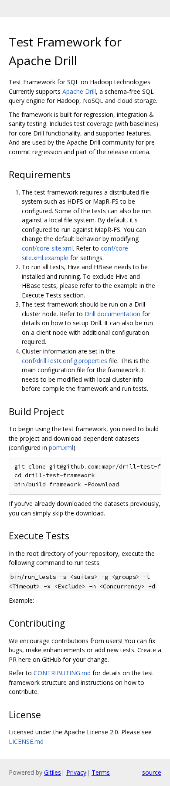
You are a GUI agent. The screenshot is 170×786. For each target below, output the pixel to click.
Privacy (76, 772)
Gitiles (52, 772)
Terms (101, 772)
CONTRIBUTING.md (62, 673)
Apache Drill (79, 91)
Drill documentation (112, 314)
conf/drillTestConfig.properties (64, 361)
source (151, 772)
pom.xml (61, 447)
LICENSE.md (26, 741)
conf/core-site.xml (47, 248)
